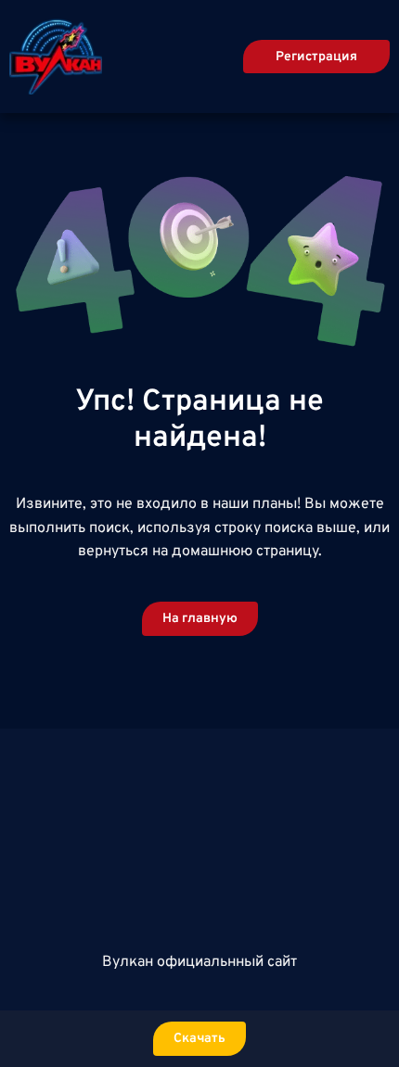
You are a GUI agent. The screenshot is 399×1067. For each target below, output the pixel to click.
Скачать (199, 1039)
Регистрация (316, 57)
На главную (200, 619)
